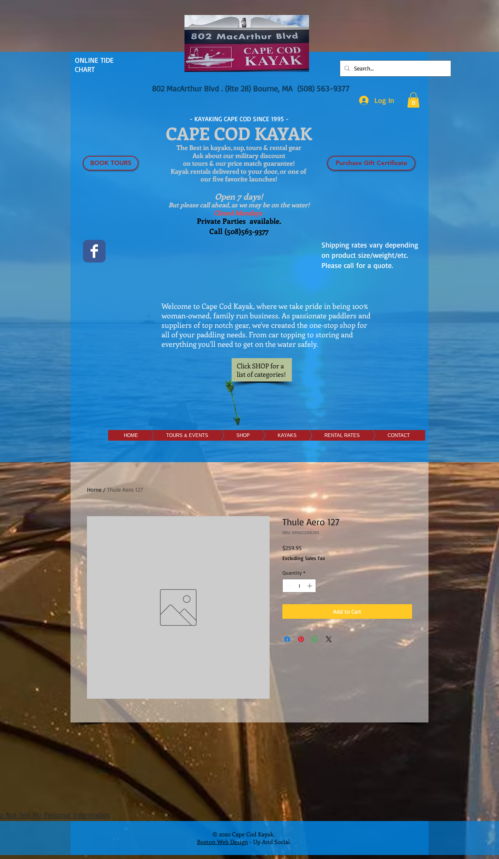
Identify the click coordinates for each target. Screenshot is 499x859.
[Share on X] (328, 639)
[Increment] (310, 585)
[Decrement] (288, 585)
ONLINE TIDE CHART (94, 64)
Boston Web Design (222, 841)
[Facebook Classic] (94, 251)
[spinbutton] (299, 585)
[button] (413, 100)
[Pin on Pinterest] (301, 639)
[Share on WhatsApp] (315, 639)
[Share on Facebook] (287, 639)
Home (94, 489)
